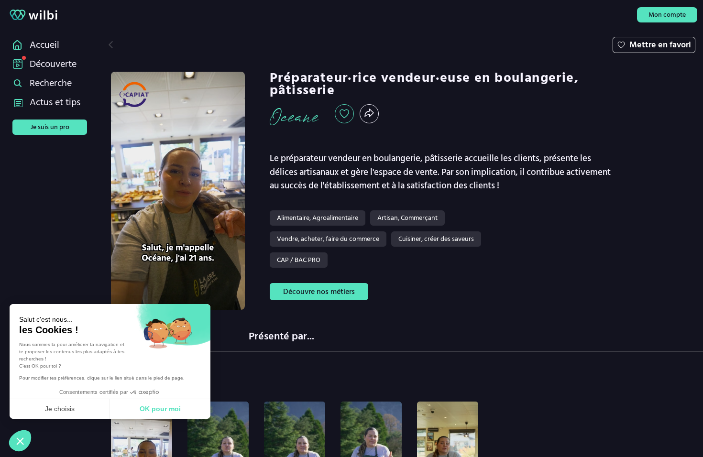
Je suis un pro (50, 126)
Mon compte (667, 14)
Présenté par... (281, 336)
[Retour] (110, 44)
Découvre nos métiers (319, 291)
